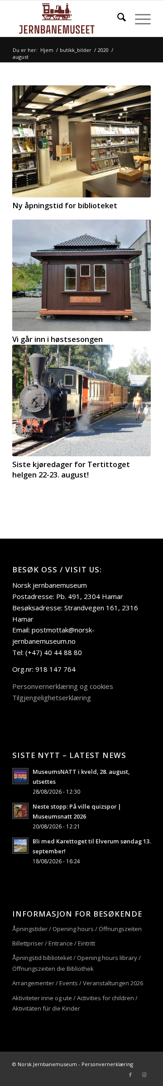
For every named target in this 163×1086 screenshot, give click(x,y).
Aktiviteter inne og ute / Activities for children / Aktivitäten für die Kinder (75, 1003)
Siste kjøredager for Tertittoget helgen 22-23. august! (71, 469)
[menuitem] (117, 18)
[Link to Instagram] (144, 1074)
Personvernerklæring (107, 1064)
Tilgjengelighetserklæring (51, 697)
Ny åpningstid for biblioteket (64, 205)
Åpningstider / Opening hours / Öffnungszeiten (77, 929)
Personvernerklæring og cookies (62, 686)
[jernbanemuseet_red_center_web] (67, 18)
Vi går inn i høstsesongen (57, 339)
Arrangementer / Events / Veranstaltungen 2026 (77, 983)
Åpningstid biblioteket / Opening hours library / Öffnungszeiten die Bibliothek (76, 963)
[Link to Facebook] (130, 1074)
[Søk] (117, 18)
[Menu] (138, 18)
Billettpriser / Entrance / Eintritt (53, 943)
